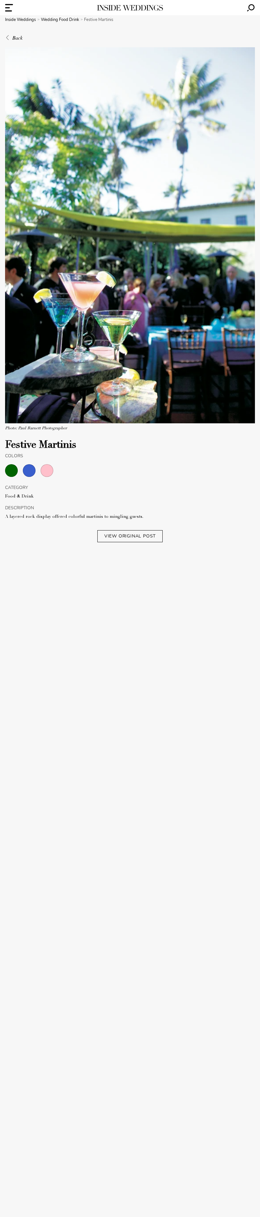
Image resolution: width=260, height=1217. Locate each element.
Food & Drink (19, 496)
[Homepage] (130, 7)
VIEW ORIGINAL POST (130, 536)
